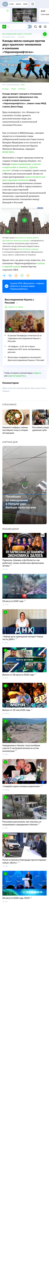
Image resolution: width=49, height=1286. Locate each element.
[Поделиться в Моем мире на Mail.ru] (28, 275)
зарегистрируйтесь (17, 376)
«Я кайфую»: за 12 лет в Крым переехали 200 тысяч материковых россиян (24, 349)
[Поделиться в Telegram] (4, 275)
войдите (37, 373)
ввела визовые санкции (28, 249)
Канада (5, 89)
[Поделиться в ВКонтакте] (10, 275)
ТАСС (23, 85)
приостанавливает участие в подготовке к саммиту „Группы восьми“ (21, 167)
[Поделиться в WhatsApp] (22, 275)
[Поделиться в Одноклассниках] (16, 275)
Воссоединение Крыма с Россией (17, 34)
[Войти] (40, 26)
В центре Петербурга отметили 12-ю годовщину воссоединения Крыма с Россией (25, 338)
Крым (13, 89)
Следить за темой (15, 307)
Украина (21, 89)
